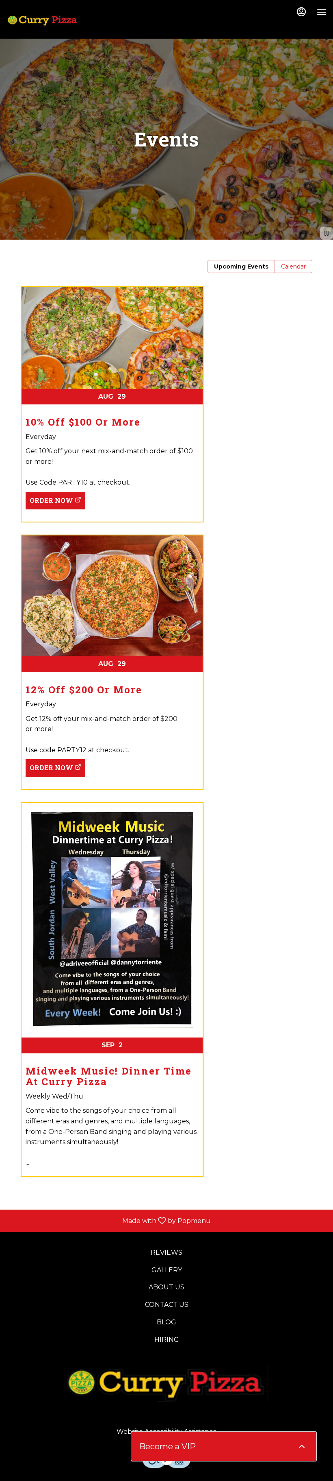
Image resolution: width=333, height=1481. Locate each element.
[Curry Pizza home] (43, 20)
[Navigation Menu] (322, 12)
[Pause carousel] (326, 233)
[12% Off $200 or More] (166, 648)
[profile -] (301, 12)
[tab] (241, 266)
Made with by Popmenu (108, 1220)
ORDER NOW (51, 500)
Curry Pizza (166, 1383)
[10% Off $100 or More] (166, 390)
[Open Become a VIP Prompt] (301, 1446)
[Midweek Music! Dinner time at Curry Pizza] (166, 995)
